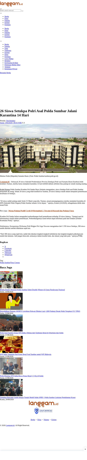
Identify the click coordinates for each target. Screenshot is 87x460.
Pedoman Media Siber (12, 65)
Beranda (3, 73)
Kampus (8, 25)
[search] (1, 41)
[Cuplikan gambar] (11, 288)
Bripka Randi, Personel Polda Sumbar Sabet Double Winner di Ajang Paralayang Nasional (32, 290)
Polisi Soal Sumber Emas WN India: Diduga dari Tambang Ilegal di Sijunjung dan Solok (31, 333)
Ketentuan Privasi (11, 69)
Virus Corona (15, 263)
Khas (6, 19)
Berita (7, 16)
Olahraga (8, 50)
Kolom (7, 23)
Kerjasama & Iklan (11, 63)
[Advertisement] (43, 455)
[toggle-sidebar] (1, 13)
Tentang (7, 67)
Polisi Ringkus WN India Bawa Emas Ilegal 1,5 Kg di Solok (21, 376)
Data (6, 48)
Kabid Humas (5, 189)
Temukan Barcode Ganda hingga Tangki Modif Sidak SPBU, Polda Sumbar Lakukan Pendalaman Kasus (37, 397)
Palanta (7, 21)
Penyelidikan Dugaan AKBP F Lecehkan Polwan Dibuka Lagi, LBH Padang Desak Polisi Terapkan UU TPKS (40, 311)
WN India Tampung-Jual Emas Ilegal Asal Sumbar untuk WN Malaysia (25, 354)
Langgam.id (10, 425)
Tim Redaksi (10, 121)
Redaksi (7, 61)
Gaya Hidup (9, 59)
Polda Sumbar (5, 263)
